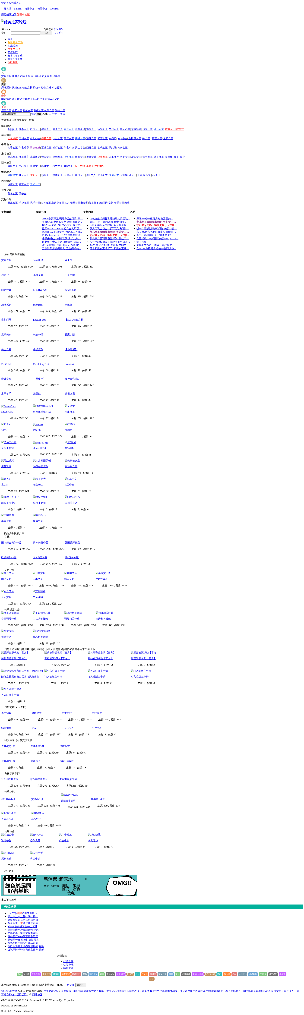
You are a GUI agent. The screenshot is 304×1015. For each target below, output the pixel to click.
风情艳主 (13, 175)
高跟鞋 (34, 949)
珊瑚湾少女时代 (95, 166)
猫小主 (183, 156)
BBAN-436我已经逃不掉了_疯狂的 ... (62, 225)
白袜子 (11, 949)
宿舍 (30, 936)
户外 (20, 936)
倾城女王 (24, 138)
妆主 (176, 156)
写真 (36, 939)
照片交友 (97, 728)
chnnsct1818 (39, 448)
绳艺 (36, 929)
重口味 (11, 946)
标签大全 (68, 968)
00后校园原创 (40, 466)
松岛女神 (46, 87)
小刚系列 (38, 275)
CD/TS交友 (68, 728)
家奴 (20, 919)
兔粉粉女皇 (71, 466)
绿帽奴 (26, 946)
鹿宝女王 (6, 110)
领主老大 (38, 484)
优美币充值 (14, 49)
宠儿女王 (35, 175)
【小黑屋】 (71, 349)
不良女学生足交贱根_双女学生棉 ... (109, 225)
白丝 (15, 916)
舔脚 (29, 913)
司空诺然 (273, 974)
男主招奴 (6, 713)
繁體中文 (42, 8)
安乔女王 (119, 202)
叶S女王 (68, 166)
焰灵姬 (45, 76)
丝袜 (25, 916)
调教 (41, 946)
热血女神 (6, 349)
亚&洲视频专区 (9, 779)
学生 (24, 926)
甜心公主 (24, 166)
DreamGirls (7, 411)
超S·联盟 (17, 99)
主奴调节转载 (40, 618)
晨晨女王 (35, 166)
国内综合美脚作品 (11, 542)
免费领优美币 (15, 42)
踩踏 (10, 929)
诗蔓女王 (159, 156)
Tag (19, 974)
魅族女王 (91, 129)
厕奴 (25, 919)
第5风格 (69, 448)
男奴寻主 (37, 713)
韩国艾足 (69, 579)
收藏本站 (16, 2)
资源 (62, 114)
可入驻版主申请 (53, 676)
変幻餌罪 (6, 319)
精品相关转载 (40, 637)
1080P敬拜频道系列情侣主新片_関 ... (62, 218)
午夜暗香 (24, 147)
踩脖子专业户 (8, 502)
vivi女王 (156, 175)
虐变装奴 (66, 974)
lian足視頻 (38, 99)
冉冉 (171, 974)
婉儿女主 (159, 129)
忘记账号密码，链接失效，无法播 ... (110, 235)
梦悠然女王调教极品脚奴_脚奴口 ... (109, 238)
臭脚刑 (56, 974)
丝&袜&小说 (8, 799)
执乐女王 (49, 110)
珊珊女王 (75, 202)
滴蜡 (41, 949)
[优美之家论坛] (14, 22)
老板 (35, 933)
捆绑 (15, 929)
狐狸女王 (46, 166)
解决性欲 (76, 974)
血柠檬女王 (134, 138)
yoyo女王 (122, 147)
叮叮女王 (58, 147)
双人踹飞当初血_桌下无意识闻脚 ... (109, 228)
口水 (20, 923)
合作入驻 (35, 840)
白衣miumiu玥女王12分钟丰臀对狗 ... (62, 235)
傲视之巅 (70, 393)
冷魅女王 (103, 129)
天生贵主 (80, 147)
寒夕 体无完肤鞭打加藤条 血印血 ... (109, 245)
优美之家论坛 (51, 991)
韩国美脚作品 (72, 542)
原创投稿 (6, 858)
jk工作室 (69, 484)
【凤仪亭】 (39, 378)
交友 (34, 728)
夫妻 (10, 933)
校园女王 (58, 175)
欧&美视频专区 (39, 779)
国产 (51, 114)
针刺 (35, 943)
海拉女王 (60, 110)
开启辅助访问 (8, 14)
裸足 (34, 913)
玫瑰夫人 (91, 175)
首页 (10, 39)
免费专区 (6, 637)
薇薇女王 (13, 166)
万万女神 (80, 166)
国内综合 (6, 99)
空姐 (20, 943)
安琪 (127, 202)
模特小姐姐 (39, 502)
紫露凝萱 (136, 129)
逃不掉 (227, 974)
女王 (57, 114)
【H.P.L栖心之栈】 (75, 319)
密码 (3, 33)
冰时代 (16, 76)
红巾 (15, 943)
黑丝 (10, 916)
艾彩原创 (6, 76)
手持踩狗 (46, 974)
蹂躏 (25, 929)
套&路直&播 (40, 557)
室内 (10, 936)
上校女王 (103, 156)
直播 (20, 939)
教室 (25, 936)
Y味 (10, 926)
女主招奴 (141, 241)
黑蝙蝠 (68, 304)
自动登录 (48, 29)
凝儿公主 (35, 138)
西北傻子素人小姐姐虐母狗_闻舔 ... (61, 241)
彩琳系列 (6, 87)
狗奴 (35, 919)
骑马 (30, 943)
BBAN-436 (210, 974)
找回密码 (59, 29)
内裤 (19, 926)
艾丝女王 (114, 129)
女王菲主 (24, 156)
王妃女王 (35, 184)
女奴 (15, 919)
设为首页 (6, 2)
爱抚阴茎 (36, 974)
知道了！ (81, 985)
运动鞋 (19, 949)
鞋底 (25, 923)
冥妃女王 (125, 156)
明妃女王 (39, 110)
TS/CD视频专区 (68, 779)
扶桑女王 (24, 129)
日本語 (7, 8)
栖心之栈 (27, 87)
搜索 (33, 114)
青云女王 (69, 129)
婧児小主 (147, 129)
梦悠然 (112, 147)
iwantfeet (69, 364)
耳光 (30, 923)
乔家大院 (25, 76)
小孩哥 (282, 974)
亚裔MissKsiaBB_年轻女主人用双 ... (62, 228)
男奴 (10, 919)
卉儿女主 (103, 175)
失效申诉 (35, 858)
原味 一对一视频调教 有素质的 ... (108, 222)
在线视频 (13, 45)
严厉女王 (35, 129)
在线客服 (13, 62)
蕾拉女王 (13, 193)
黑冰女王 (13, 156)
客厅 (15, 936)
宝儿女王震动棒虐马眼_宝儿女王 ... (109, 231)
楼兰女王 (58, 166)
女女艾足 (6, 597)
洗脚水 (19, 946)
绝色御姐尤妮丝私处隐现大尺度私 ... (110, 218)
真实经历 (36, 819)
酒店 (35, 936)
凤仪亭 (37, 87)
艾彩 (14, 913)
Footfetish (6, 364)
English (18, 8)
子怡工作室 (7, 448)
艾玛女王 (103, 147)
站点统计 (6, 991)
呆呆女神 (114, 156)
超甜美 (153, 974)
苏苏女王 (170, 129)
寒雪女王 (69, 138)
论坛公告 (6, 840)
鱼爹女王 (17, 110)
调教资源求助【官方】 (57, 658)
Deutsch (54, 8)
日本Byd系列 (40, 290)
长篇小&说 (7, 819)
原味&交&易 (8, 746)
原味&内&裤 (8, 761)
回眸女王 (91, 147)
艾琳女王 (70, 411)
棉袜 (35, 916)
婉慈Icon (17, 87)
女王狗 (26, 974)
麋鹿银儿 (38, 521)
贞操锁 (34, 946)
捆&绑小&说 (98, 799)
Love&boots (39, 319)
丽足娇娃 (36, 76)
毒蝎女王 (80, 156)
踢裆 (10, 943)
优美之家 (68, 961)
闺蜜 (25, 933)
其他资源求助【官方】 (100, 658)
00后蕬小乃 (71, 502)
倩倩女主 (114, 175)
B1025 (130, 974)
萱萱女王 (24, 184)
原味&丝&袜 (37, 746)
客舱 (85, 974)
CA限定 (263, 974)
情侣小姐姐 (198, 974)
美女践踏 (162, 974)
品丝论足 (38, 260)
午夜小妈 (69, 147)
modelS (37, 430)
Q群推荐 (6, 728)
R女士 (144, 974)
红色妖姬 (13, 138)
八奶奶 (112, 138)
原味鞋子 (35, 761)
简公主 (22, 193)
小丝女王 (58, 138)
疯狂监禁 (93, 974)
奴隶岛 (68, 260)
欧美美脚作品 (8, 557)
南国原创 (6, 521)
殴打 (25, 943)
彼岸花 (49, 99)
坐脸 (20, 929)
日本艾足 (38, 579)
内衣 (14, 926)
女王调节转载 (8, 618)
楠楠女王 (58, 156)
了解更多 (70, 984)
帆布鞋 (26, 949)
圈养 (15, 939)
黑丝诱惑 (6, 466)
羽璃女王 (69, 175)
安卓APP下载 (15, 55)
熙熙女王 (13, 129)
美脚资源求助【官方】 (14, 658)
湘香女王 (13, 147)
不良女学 (70, 275)
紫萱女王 (103, 138)
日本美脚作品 (40, 542)
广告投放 (64, 840)
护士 (29, 926)
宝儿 (148, 175)
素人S (4, 484)
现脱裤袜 (186, 974)
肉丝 (20, 916)
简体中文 (29, 8)
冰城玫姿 (35, 156)
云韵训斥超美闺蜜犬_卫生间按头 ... (61, 248)
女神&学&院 (72, 378)
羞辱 (35, 923)
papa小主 (122, 138)
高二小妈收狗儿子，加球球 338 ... (155, 235)
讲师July (110, 974)
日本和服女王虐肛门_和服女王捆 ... (109, 248)
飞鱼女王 (69, 156)
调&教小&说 (68, 800)
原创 (10, 939)
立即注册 (59, 33)
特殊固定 (121, 974)
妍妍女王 (80, 138)
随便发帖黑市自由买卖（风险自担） (21, 676)
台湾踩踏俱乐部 (42, 411)
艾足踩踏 (38, 597)
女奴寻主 (97, 713)
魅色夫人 (58, 129)
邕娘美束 (55, 76)
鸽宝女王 (147, 156)
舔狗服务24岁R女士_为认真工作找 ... (62, 231)
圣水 (15, 923)
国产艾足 (6, 579)
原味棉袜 (65, 746)
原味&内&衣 (67, 761)
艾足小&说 (37, 799)
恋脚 (24, 913)
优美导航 (68, 964)
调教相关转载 (71, 618)
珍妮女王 (13, 184)
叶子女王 (24, 175)
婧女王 (132, 175)
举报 (14, 991)
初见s (4, 430)
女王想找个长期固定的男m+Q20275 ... (157, 238)
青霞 (102, 974)
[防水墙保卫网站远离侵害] (30, 994)
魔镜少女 (56, 202)
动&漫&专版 (72, 557)
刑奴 (30, 919)
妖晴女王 (80, 175)
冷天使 (169, 156)
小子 (152, 979)
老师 (34, 926)
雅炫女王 (28, 110)
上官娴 (141, 175)
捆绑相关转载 (103, 618)
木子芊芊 (6, 393)
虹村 (219, 974)
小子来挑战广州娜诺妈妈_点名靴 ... (61, 238)
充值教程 (13, 52)
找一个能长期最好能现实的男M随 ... (110, 241)
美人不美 (125, 129)
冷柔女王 (136, 156)
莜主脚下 (94, 202)
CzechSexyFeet (41, 364)
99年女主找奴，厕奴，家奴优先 (154, 245)
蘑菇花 (84, 202)
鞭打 (25, 939)
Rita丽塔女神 (106, 202)
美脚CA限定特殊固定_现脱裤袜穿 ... (62, 222)
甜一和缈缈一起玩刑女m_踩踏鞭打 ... (62, 245)
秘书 (30, 933)
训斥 (137, 974)
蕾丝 (177, 974)
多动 (234, 974)
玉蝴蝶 (124, 175)
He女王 (57, 99)
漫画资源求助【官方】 (143, 658)
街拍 (31, 939)
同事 (15, 933)
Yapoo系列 (70, 290)
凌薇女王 (91, 138)
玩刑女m (243, 974)
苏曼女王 (46, 175)
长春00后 (38, 334)
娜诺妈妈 (253, 974)
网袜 (30, 916)
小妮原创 (57, 87)
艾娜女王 (27, 99)
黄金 (10, 923)
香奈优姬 (80, 129)
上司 (20, 933)
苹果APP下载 (15, 59)
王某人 (66, 202)
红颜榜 (68, 430)
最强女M (6, 378)
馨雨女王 (46, 129)
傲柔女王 (46, 156)
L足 (10, 913)
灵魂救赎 (35, 147)
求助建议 (93, 840)
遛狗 (31, 929)
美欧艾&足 (102, 579)
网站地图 (37, 994)
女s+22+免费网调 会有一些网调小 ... (156, 248)
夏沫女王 (46, 147)
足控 (19, 913)
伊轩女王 (46, 138)
